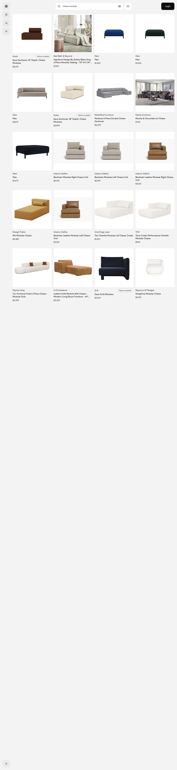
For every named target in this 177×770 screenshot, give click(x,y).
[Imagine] (6, 23)
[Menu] (6, 31)
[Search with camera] (119, 6)
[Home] (6, 6)
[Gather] (6, 14)
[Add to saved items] (47, 18)
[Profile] (6, 763)
